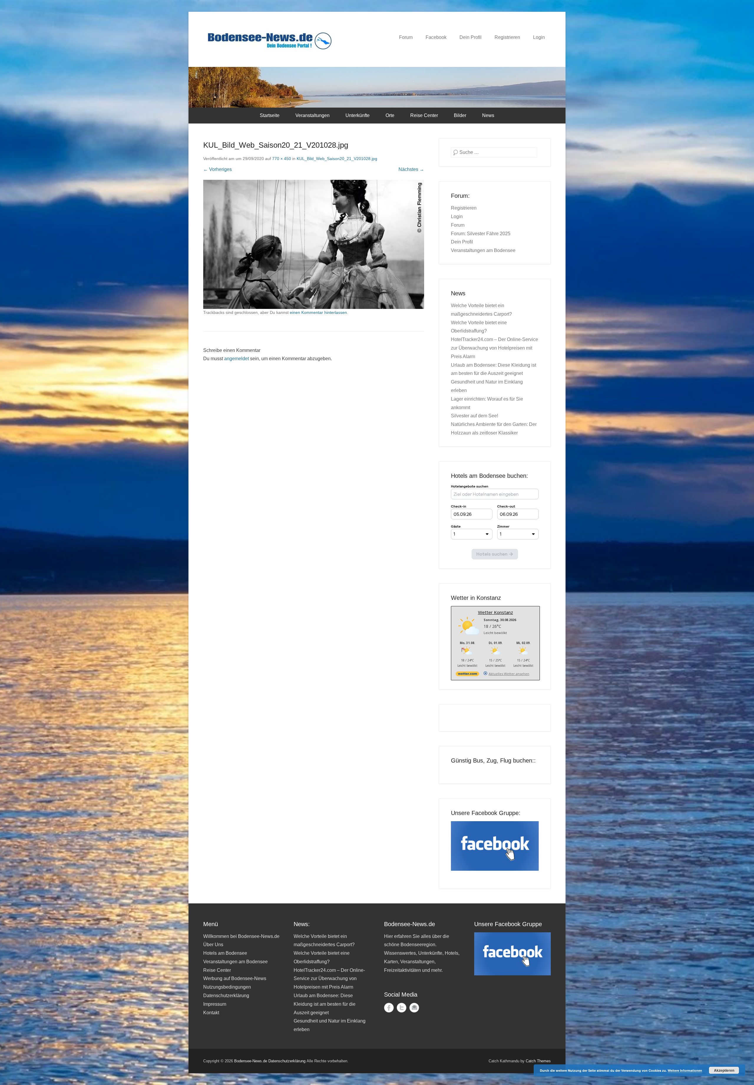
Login (539, 37)
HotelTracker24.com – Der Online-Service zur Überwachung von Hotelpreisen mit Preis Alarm (494, 348)
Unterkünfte (357, 115)
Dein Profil (470, 37)
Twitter (401, 1007)
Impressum (214, 1004)
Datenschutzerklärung (226, 995)
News (488, 115)
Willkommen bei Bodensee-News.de (241, 936)
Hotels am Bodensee (225, 953)
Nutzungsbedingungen (227, 986)
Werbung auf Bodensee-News (234, 978)
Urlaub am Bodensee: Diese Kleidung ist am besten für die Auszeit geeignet (324, 1004)
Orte (390, 115)
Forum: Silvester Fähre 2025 (480, 233)
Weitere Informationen (685, 1070)
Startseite (270, 115)
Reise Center (424, 115)
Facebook (436, 37)
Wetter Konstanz (495, 612)
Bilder (460, 115)
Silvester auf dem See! (474, 415)
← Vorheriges (217, 169)
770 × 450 (281, 158)
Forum (406, 37)
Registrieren (507, 37)
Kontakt (211, 1012)
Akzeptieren (724, 1070)
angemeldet (236, 358)
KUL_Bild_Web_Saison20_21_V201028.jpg (337, 158)
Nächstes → (411, 169)
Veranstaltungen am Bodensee (483, 250)
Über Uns (213, 944)
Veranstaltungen (312, 115)
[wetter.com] (467, 675)
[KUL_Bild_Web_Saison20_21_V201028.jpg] (313, 244)
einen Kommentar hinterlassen (318, 312)
